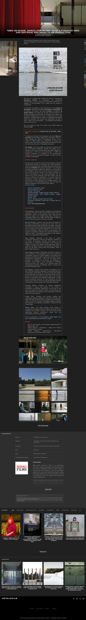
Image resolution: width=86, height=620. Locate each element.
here (31, 127)
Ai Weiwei (34, 167)
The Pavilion (28, 147)
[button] (3, 533)
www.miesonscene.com (38, 203)
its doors (48, 111)
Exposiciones (65, 510)
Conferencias (50, 510)
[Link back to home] (9, 598)
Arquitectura (19, 510)
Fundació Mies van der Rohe (48, 131)
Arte (13, 510)
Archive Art (43, 551)
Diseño (57, 510)
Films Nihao (37, 462)
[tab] (13, 510)
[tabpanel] (43, 532)
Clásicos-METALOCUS (31, 510)
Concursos (41, 510)
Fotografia (74, 510)
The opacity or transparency (53, 109)
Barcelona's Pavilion (30, 100)
